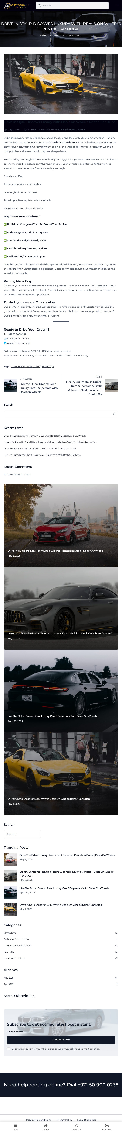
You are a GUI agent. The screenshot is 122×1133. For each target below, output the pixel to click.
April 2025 (9, 984)
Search (8, 404)
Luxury (37, 366)
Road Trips (48, 366)
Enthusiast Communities (16, 939)
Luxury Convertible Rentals (43, 129)
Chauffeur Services (21, 366)
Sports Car (9, 952)
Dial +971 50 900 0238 (93, 1085)
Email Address (15, 1031)
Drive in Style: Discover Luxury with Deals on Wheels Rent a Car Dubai (60, 122)
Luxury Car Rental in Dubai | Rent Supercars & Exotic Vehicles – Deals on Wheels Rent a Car (50, 442)
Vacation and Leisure (73, 129)
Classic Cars (10, 932)
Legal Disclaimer (86, 1120)
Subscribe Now (61, 1039)
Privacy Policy (64, 1120)
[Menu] (117, 5)
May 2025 (8, 977)
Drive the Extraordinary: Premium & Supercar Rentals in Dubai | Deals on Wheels (45, 435)
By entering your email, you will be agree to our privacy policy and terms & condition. (55, 1048)
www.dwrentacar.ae (18, 343)
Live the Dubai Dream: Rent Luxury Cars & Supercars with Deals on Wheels (42, 454)
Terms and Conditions (38, 1120)
